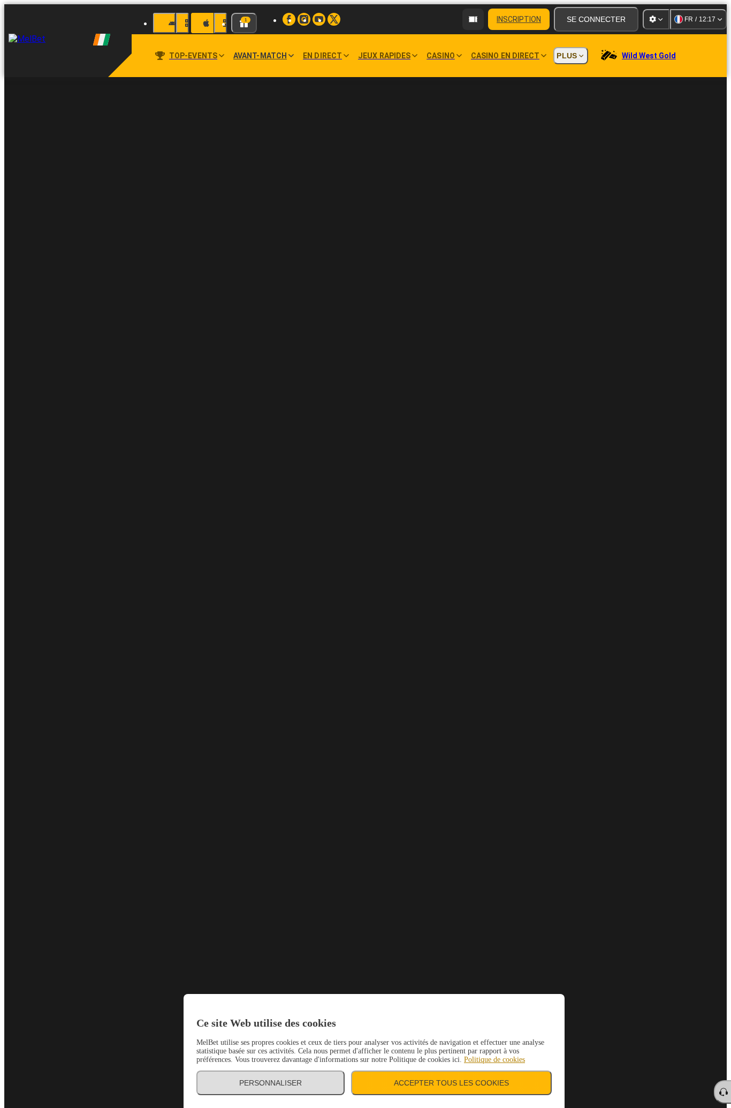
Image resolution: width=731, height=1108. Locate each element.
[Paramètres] (656, 19)
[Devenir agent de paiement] (473, 19)
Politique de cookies (494, 1060)
